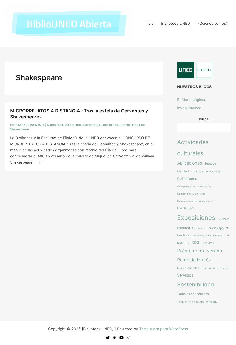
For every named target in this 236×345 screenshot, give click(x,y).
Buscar (204, 119)
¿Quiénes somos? (213, 23)
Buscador (210, 163)
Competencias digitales (191, 193)
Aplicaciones (189, 162)
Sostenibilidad (195, 284)
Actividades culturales (193, 148)
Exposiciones (108, 125)
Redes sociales (188, 268)
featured (183, 228)
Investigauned (189, 108)
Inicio (149, 23)
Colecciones (187, 179)
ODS (195, 242)
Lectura (183, 235)
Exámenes (223, 219)
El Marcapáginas (191, 99)
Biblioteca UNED (175, 23)
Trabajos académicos (193, 294)
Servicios (185, 275)
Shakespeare (19, 129)
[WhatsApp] (128, 338)
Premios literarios (132, 125)
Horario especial (217, 228)
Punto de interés (194, 259)
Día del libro (73, 125)
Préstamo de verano (199, 251)
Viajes (211, 301)
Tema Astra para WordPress (163, 329)
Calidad (183, 171)
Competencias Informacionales (195, 201)
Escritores (90, 125)
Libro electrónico (201, 235)
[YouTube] (121, 338)
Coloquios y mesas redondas (194, 186)
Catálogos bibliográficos (205, 171)
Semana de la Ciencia (216, 268)
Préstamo (207, 243)
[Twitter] (108, 338)
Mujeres (183, 243)
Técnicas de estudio (190, 302)
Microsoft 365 (221, 235)
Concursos (55, 125)
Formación (198, 228)
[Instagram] (114, 338)
